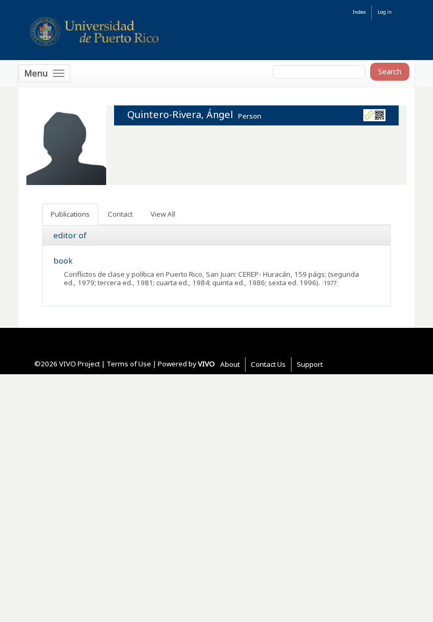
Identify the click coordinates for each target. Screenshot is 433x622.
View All (162, 214)
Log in (385, 11)
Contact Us (268, 364)
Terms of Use (129, 363)
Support (310, 364)
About (230, 364)
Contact (120, 214)
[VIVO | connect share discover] (143, 31)
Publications (70, 214)
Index (359, 11)
